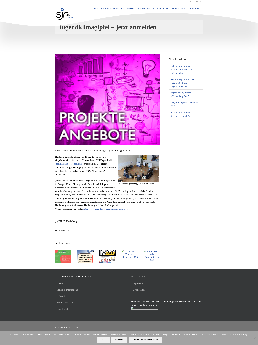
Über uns (61, 283)
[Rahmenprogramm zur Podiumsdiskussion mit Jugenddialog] (63, 251)
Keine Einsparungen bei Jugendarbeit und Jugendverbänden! (182, 83)
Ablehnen (119, 340)
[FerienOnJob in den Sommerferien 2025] (152, 251)
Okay (103, 340)
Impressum (138, 283)
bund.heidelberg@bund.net (69, 163)
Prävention (62, 296)
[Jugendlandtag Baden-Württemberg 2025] (107, 251)
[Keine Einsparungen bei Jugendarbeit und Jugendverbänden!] (85, 251)
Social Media (63, 308)
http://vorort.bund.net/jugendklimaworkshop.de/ (106, 208)
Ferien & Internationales (68, 289)
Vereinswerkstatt (65, 302)
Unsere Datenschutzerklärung (145, 340)
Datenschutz (139, 289)
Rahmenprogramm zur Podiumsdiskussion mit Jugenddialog (182, 69)
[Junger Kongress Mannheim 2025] (130, 251)
